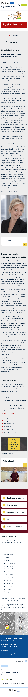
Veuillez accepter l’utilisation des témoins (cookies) (14, 444)
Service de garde (9, 413)
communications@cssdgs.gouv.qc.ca (12, 654)
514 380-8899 (5, 650)
